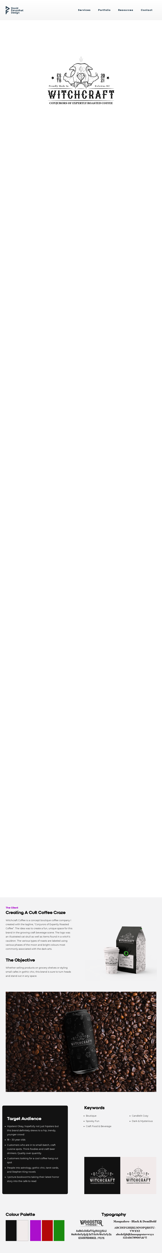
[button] (92, 10)
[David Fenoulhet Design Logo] (14, 10)
